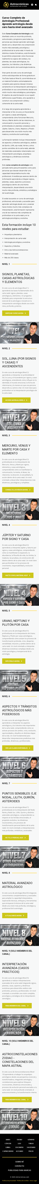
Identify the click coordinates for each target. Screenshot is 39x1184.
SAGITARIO (31, 1147)
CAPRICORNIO (7, 1151)
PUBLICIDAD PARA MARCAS (19, 1170)
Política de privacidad (9, 1181)
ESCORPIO (19, 1147)
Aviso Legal (33, 1181)
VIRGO (31, 1143)
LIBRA (8, 1147)
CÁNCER (8, 1143)
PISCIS (31, 1151)
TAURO (19, 1139)
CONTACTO (19, 1166)
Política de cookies (23, 1181)
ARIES (8, 1139)
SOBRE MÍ (19, 1162)
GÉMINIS (31, 1139)
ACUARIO (19, 1151)
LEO (19, 1143)
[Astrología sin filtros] (15, 4)
